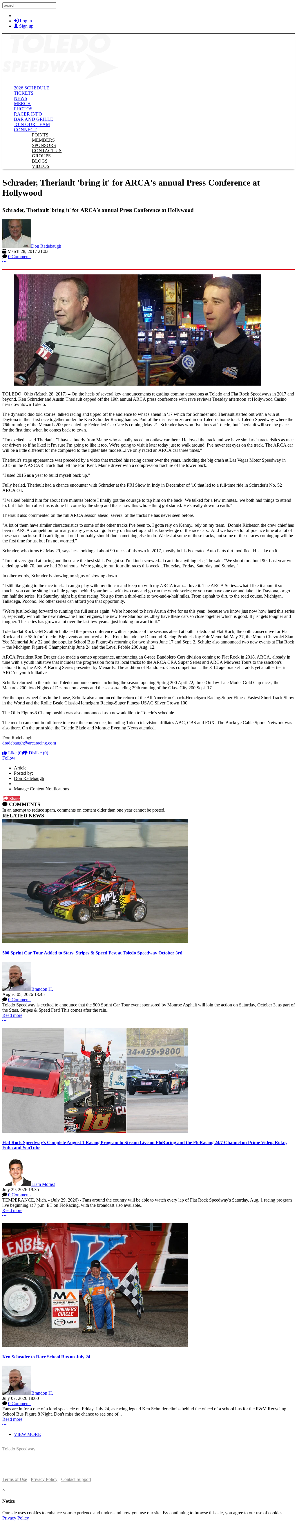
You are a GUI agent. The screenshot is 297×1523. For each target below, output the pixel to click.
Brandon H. (42, 989)
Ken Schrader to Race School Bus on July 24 (46, 1356)
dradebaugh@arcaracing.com (29, 742)
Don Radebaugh (46, 246)
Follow (8, 758)
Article (20, 767)
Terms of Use (14, 1479)
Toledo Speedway (18, 1448)
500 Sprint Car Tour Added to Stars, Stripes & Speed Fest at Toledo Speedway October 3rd (92, 952)
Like (15, 752)
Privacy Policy (44, 1479)
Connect (25, 129)
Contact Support (76, 1479)
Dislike (38, 752)
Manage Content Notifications (41, 788)
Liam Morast (43, 1184)
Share (14, 798)
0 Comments (19, 256)
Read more (12, 1015)
